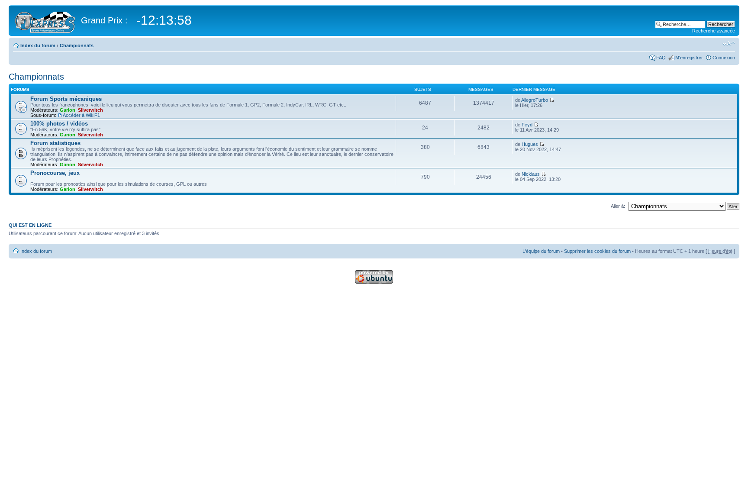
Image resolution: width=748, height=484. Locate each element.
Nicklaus (531, 174)
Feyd (527, 124)
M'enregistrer (689, 57)
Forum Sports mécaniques (66, 99)
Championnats (77, 45)
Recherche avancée (713, 30)
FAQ (661, 57)
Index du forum (37, 45)
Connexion (724, 57)
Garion (67, 110)
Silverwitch (90, 110)
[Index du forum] (46, 20)
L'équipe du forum (541, 251)
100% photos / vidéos (59, 123)
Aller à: (618, 206)
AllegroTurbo (534, 100)
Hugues (530, 144)
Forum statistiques (55, 143)
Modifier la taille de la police (728, 44)
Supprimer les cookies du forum (597, 251)
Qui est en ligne (30, 225)
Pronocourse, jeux (55, 173)
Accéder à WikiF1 (81, 115)
